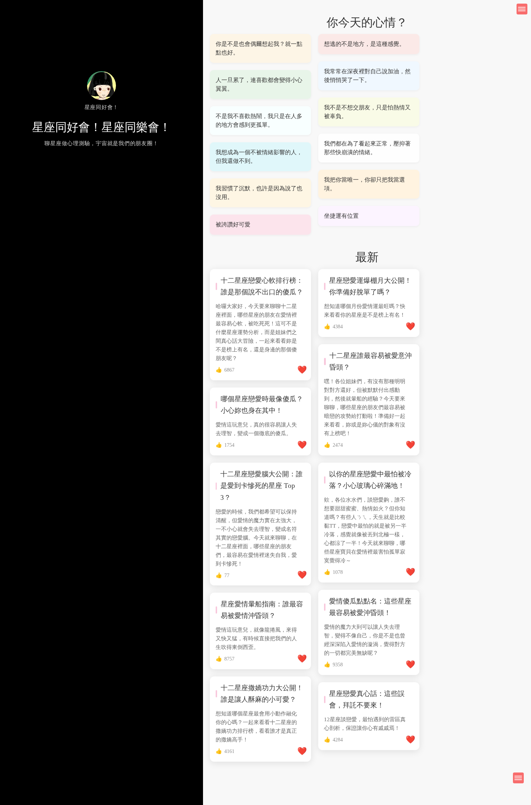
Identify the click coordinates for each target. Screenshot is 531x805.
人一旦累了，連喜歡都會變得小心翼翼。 (259, 84)
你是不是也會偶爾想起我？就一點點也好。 (259, 48)
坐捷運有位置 (341, 216)
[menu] (518, 777)
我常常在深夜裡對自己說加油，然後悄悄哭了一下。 (367, 75)
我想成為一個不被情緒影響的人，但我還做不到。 (259, 156)
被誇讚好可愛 (233, 224)
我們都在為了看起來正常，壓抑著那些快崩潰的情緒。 (367, 147)
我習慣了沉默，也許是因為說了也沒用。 (259, 192)
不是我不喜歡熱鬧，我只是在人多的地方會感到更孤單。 (259, 120)
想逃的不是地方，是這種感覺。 (364, 44)
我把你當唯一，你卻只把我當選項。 (364, 184)
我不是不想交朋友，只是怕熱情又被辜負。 (367, 111)
